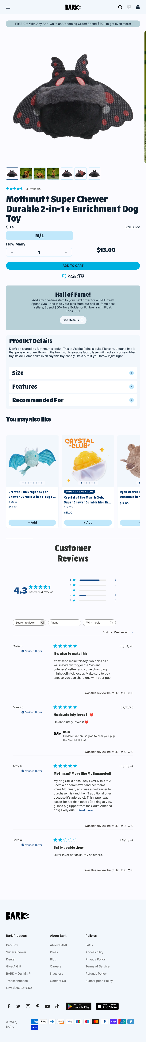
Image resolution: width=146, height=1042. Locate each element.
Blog (53, 959)
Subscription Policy (99, 981)
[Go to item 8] (41, 483)
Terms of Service (98, 966)
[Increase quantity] (66, 252)
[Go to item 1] (12, 174)
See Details (71, 320)
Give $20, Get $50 (19, 988)
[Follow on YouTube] (47, 1006)
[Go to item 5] (67, 174)
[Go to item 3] (39, 174)
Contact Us (58, 981)
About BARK (58, 945)
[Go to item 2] (26, 174)
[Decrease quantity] (11, 252)
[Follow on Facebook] (8, 1006)
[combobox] (64, 622)
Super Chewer (16, 952)
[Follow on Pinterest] (37, 1006)
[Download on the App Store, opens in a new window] (107, 1006)
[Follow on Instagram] (28, 1006)
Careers (55, 966)
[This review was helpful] (122, 693)
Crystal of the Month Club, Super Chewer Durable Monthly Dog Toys (87, 500)
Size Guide (132, 227)
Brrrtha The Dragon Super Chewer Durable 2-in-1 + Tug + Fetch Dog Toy (31, 494)
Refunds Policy (96, 973)
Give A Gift (13, 966)
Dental (10, 959)
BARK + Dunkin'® (18, 973)
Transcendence (17, 981)
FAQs (89, 945)
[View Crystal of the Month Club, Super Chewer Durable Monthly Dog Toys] (88, 461)
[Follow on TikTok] (57, 1006)
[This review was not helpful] (129, 693)
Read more (86, 810)
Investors (56, 973)
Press (54, 952)
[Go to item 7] (94, 174)
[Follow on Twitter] (18, 1006)
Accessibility (94, 952)
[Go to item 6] (81, 174)
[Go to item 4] (53, 174)
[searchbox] (26, 622)
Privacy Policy (96, 959)
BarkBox (12, 945)
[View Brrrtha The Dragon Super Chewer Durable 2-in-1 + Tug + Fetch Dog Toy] (32, 461)
